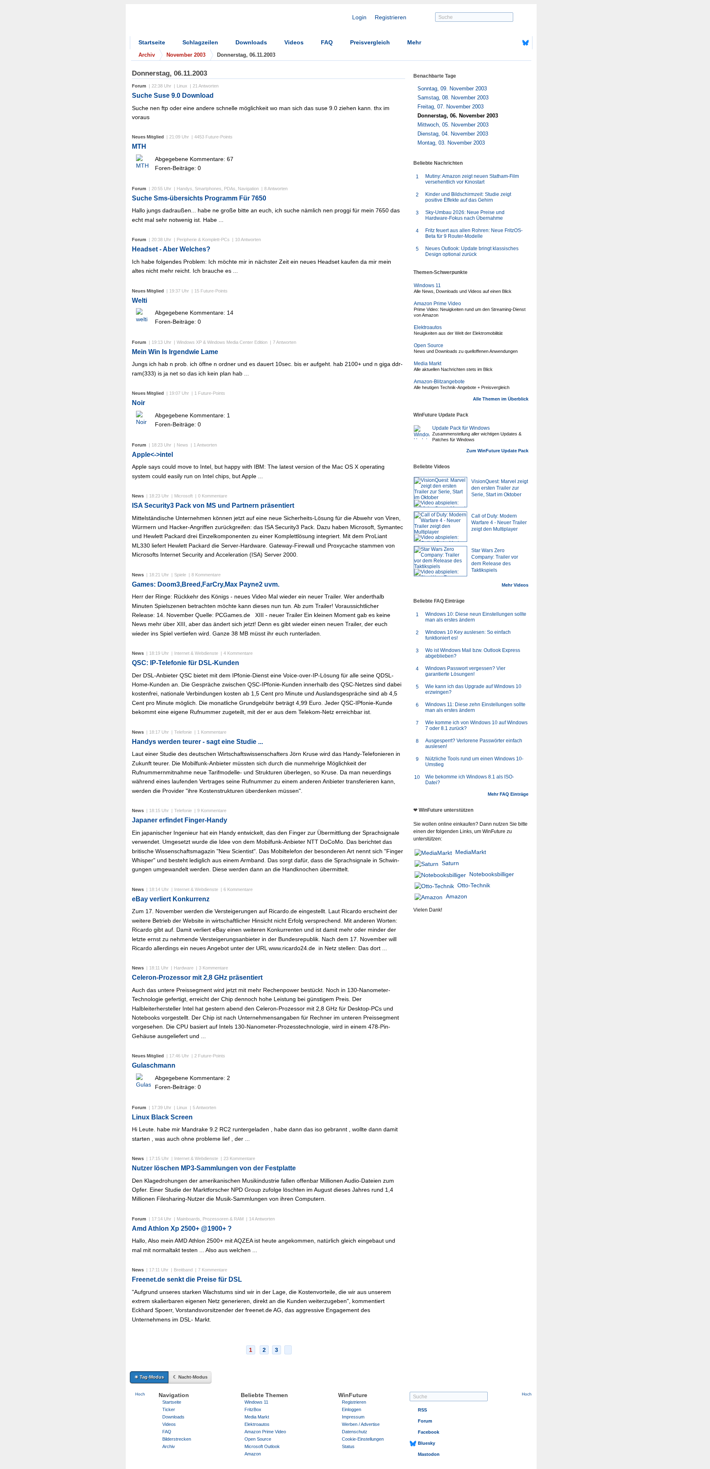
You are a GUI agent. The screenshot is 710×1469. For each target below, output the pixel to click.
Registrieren (390, 17)
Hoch (140, 1394)
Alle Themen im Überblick (500, 398)
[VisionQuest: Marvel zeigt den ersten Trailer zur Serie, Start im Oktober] (440, 492)
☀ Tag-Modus (149, 1377)
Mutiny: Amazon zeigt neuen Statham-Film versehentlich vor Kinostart (472, 179)
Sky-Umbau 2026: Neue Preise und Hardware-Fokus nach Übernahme (465, 215)
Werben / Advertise (361, 1424)
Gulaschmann (153, 1065)
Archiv (168, 1446)
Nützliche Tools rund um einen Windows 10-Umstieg (474, 761)
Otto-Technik (473, 885)
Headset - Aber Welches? (171, 249)
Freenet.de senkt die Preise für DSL (187, 1279)
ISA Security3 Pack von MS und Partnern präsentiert (213, 505)
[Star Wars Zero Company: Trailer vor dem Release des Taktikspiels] (440, 561)
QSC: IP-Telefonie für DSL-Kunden (185, 662)
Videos (294, 42)
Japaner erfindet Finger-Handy (179, 820)
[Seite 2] (288, 1349)
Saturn (450, 863)
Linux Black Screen (162, 1117)
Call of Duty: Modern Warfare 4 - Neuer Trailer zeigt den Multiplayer (499, 522)
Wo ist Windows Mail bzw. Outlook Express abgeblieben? (472, 653)
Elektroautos (428, 327)
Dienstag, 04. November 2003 (452, 134)
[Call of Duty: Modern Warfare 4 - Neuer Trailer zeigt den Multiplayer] (440, 526)
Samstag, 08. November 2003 (453, 97)
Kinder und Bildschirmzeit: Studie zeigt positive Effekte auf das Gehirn (468, 197)
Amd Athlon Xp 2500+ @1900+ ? (182, 1228)
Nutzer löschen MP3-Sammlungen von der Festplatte (214, 1168)
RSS (422, 1409)
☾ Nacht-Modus (190, 1377)
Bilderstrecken (176, 1439)
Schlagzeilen (200, 42)
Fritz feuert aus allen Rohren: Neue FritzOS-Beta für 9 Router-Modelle (474, 233)
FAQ (327, 42)
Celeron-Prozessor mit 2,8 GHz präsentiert (197, 977)
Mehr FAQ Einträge (508, 794)
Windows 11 (427, 285)
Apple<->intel (152, 454)
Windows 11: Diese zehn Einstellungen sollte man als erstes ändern (475, 707)
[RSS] (500, 42)
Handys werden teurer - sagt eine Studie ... (197, 741)
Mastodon (429, 1454)
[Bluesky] (525, 42)
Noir (138, 402)
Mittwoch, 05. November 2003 (453, 125)
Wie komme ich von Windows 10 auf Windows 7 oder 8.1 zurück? (476, 725)
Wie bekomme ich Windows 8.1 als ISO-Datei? (469, 779)
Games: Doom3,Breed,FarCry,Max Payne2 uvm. (205, 584)
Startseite (151, 42)
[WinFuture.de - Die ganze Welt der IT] (200, 22)
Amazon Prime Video (437, 303)
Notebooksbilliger (491, 874)
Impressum (353, 1416)
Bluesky (426, 1443)
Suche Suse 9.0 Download (173, 95)
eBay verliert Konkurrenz (171, 899)
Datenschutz (354, 1431)
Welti (139, 300)
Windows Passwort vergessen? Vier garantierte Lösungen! (465, 671)
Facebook (428, 1432)
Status (348, 1446)
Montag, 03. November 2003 (451, 143)
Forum (425, 1420)
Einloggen (351, 1409)
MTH (139, 146)
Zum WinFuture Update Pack (497, 450)
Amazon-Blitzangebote (439, 382)
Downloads (251, 42)
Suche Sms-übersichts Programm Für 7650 (199, 198)
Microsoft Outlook (262, 1446)
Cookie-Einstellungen (363, 1439)
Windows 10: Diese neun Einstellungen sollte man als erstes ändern (475, 617)
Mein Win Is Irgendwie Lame (175, 351)
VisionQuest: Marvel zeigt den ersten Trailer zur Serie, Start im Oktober (499, 488)
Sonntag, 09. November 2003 (452, 88)
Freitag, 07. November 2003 (450, 107)
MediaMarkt (470, 852)
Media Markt (427, 363)
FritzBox (252, 1409)
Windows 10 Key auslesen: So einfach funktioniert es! (468, 635)
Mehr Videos (515, 585)
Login (359, 17)
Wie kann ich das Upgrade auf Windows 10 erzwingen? (473, 689)
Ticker (168, 1409)
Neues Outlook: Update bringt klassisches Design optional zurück (472, 251)
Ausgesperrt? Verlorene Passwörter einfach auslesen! (473, 743)
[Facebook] (513, 42)
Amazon (456, 896)
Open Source (428, 345)
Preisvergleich (370, 42)
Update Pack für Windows (461, 428)
